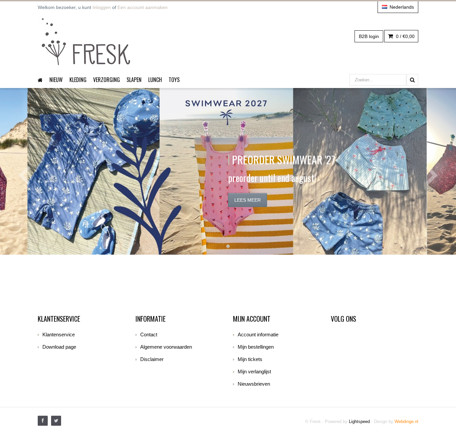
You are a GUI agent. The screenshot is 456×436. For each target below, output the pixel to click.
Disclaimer (152, 359)
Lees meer (247, 200)
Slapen (134, 80)
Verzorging (106, 80)
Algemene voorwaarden (166, 347)
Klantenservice (58, 334)
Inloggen (101, 7)
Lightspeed (359, 421)
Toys (174, 80)
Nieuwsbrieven (254, 384)
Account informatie (258, 334)
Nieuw (56, 80)
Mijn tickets (250, 359)
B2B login (369, 36)
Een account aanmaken (143, 7)
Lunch (155, 80)
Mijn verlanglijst (254, 371)
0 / (405, 36)
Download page (59, 347)
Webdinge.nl (406, 421)
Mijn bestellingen (256, 347)
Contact (148, 334)
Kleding (77, 80)
